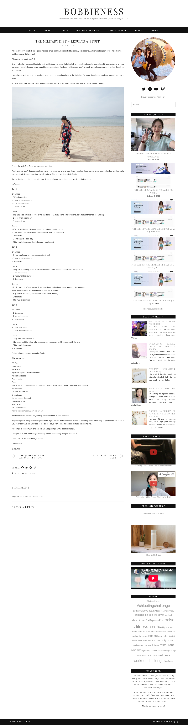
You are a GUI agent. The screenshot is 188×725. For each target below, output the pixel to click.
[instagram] (150, 89)
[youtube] (156, 89)
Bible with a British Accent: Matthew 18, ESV (153, 497)
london (152, 635)
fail (134, 627)
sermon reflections (159, 650)
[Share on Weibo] (35, 468)
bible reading (161, 611)
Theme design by (165, 722)
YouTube (168, 661)
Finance (49, 30)
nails (145, 640)
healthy (162, 627)
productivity (159, 640)
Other (155, 30)
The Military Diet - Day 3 (103, 456)
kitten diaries (156, 632)
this (36, 215)
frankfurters (17, 389)
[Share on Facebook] (23, 468)
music (140, 640)
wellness (164, 655)
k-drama (146, 632)
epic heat (155, 621)
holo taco (169, 627)
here (50, 179)
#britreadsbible (153, 601)
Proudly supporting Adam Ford (153, 97)
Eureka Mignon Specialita (153, 513)
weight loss (28, 473)
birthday (170, 611)
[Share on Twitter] (27, 468)
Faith (32, 30)
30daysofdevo (140, 610)
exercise (166, 620)
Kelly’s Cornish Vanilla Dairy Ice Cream (27, 411)
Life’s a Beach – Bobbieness (31, 497)
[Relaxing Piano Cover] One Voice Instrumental (153, 466)
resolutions (153, 645)
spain (169, 650)
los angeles (162, 636)
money (134, 640)
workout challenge (148, 661)
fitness (142, 626)
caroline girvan (156, 615)
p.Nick (150, 640)
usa (143, 656)
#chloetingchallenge (153, 606)
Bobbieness (94, 11)
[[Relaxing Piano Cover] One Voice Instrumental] (153, 451)
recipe (143, 645)
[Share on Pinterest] (31, 468)
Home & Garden (117, 30)
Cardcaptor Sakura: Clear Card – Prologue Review (162, 346)
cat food (168, 615)
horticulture (137, 632)
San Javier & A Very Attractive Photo (32, 456)
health (154, 627)
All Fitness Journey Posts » (153, 309)
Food (65, 30)
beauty (152, 610)
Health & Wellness (88, 30)
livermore (143, 636)
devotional (138, 620)
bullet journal (141, 614)
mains (171, 636)
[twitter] (144, 89)
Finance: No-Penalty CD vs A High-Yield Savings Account (162, 414)
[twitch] (163, 89)
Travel (139, 30)
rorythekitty (146, 650)
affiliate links (160, 675)
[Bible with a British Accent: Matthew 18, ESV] (153, 483)
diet (17, 473)
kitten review (167, 632)
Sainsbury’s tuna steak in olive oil (30, 385)
